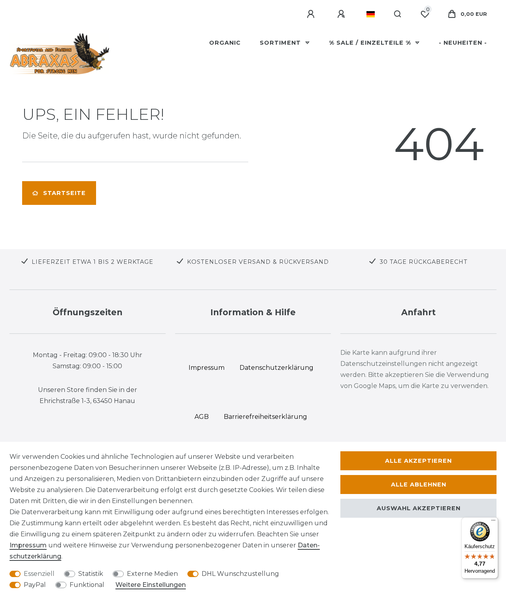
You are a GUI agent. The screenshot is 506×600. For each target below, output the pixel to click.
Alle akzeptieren (418, 460)
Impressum (28, 545)
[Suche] (398, 14)
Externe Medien (152, 573)
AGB (201, 416)
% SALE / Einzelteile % (371, 42)
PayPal (35, 585)
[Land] (370, 14)
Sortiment (281, 42)
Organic (225, 42)
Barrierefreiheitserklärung (265, 416)
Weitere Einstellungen (150, 585)
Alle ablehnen (418, 484)
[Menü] (493, 522)
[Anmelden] (312, 14)
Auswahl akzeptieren (419, 508)
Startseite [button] (64, 193)
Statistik (90, 573)
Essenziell (39, 573)
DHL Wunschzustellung (240, 573)
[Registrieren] (342, 14)
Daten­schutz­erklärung (276, 367)
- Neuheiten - (463, 42)
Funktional (87, 585)
